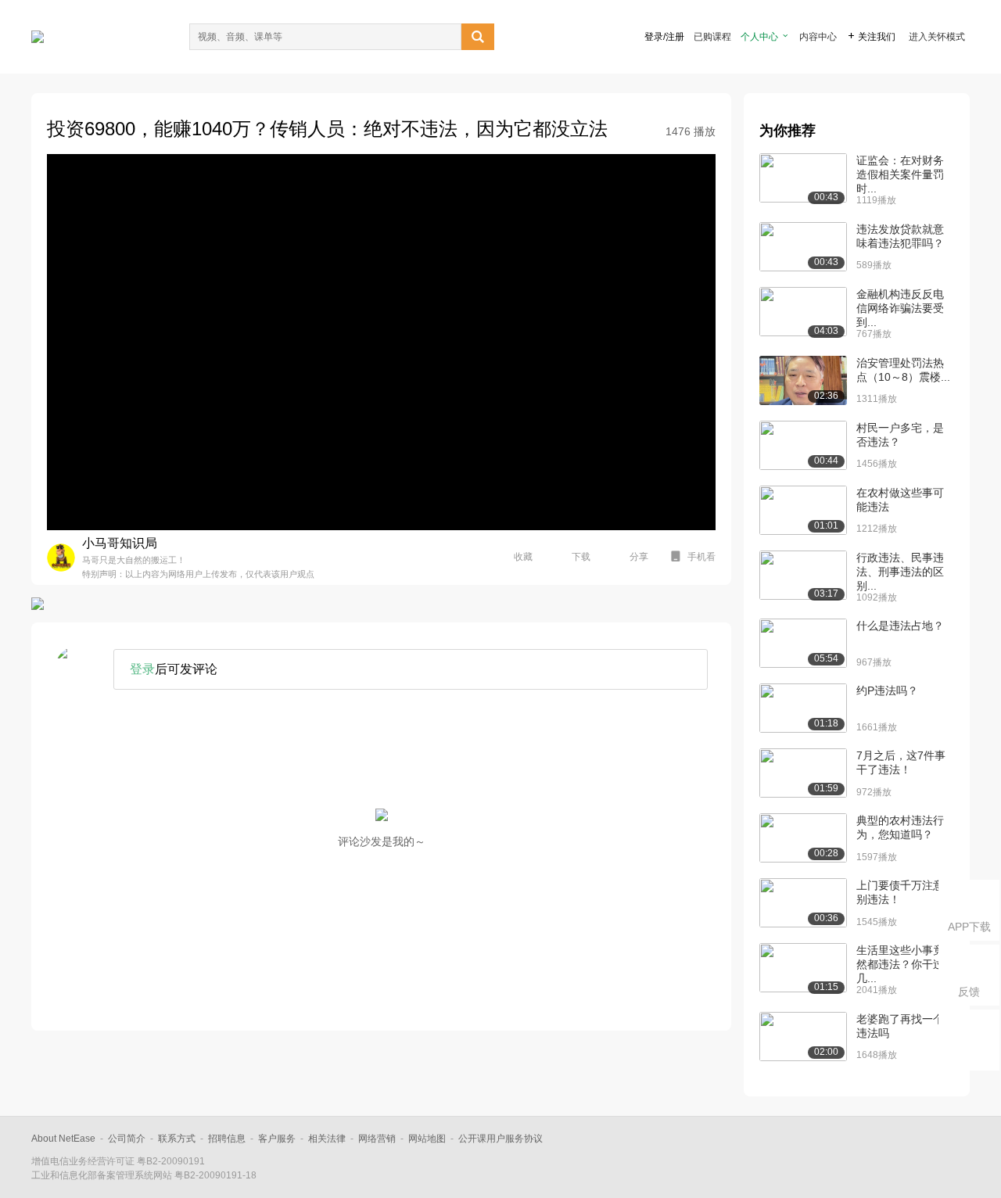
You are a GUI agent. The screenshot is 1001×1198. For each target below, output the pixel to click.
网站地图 (427, 1138)
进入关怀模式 (937, 36)
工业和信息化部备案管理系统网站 (101, 1175)
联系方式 (177, 1138)
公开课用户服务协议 (500, 1138)
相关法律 (327, 1138)
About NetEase (63, 1138)
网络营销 (377, 1138)
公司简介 (126, 1138)
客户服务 (277, 1138)
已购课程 (712, 36)
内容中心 (818, 36)
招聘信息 (227, 1138)
